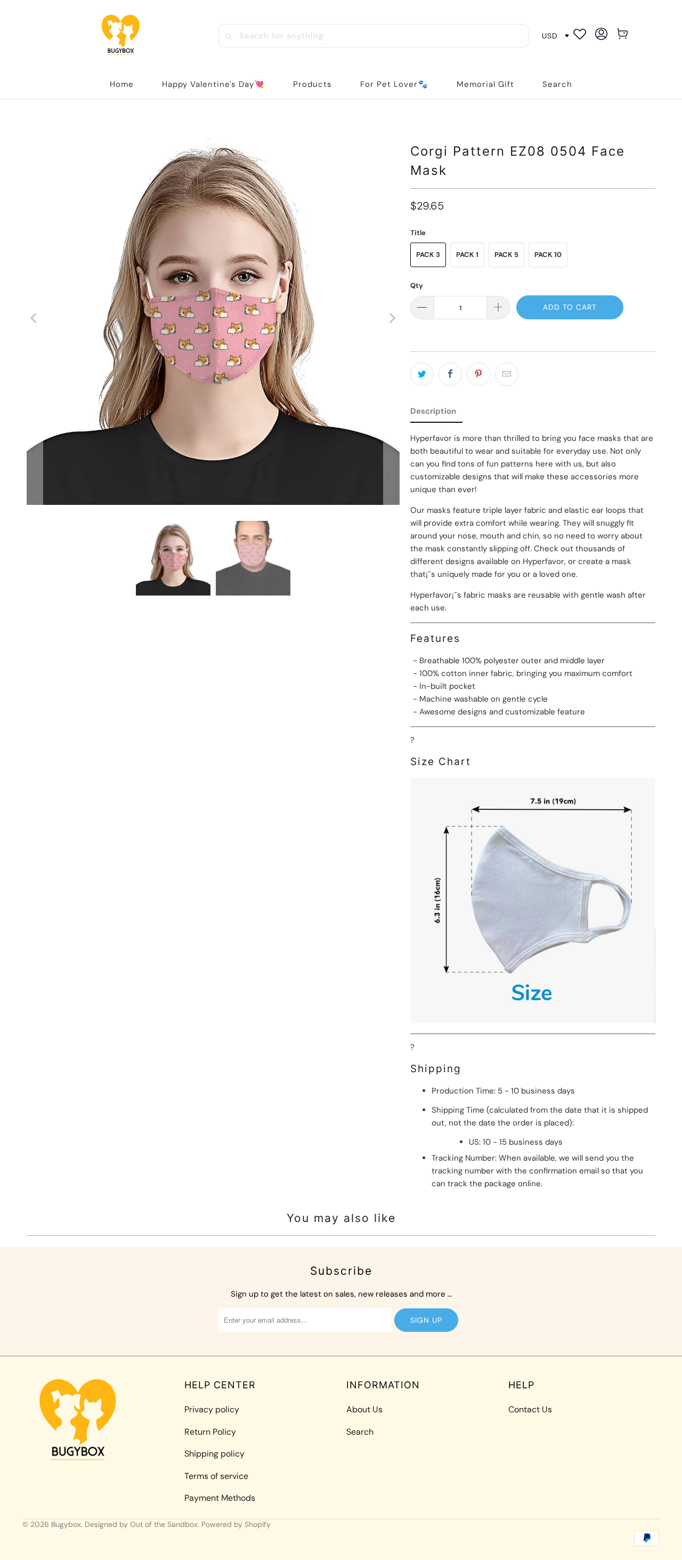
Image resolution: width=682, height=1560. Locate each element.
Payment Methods (219, 1497)
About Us (364, 1409)
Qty (416, 285)
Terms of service (216, 1476)
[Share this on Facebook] (450, 374)
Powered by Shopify (236, 1524)
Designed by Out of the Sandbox (141, 1524)
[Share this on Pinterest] (478, 374)
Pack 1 (467, 254)
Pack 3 (428, 254)
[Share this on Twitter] (422, 374)
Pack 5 (506, 254)
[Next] (391, 318)
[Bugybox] (123, 36)
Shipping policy (214, 1453)
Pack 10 (548, 254)
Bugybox (66, 1524)
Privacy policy (211, 1409)
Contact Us (530, 1409)
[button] (312, 84)
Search (360, 1431)
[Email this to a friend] (506, 374)
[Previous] (34, 318)
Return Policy (210, 1431)
